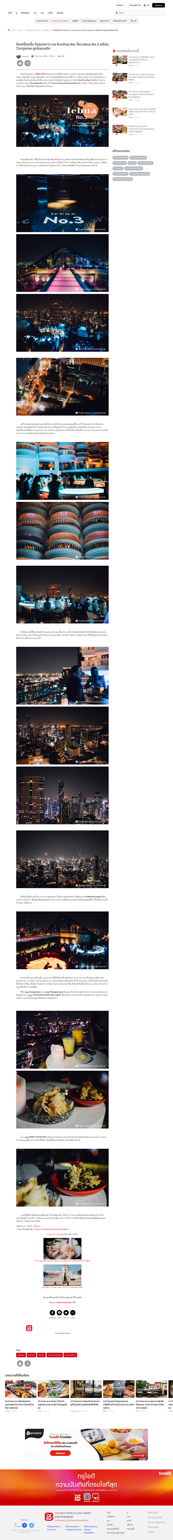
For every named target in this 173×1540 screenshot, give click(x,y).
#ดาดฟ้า (41, 1355)
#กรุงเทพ (31, 1355)
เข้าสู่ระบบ (158, 5)
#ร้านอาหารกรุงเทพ (54, 1355)
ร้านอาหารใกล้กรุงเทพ (123, 179)
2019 (43, 74)
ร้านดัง (131, 65)
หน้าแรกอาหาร (42, 20)
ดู (16, 12)
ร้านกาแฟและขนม (89, 20)
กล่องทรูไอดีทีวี (113, 1528)
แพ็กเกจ (130, 1524)
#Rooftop (21, 1355)
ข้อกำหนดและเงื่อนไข (154, 1517)
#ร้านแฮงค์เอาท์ (70, 1355)
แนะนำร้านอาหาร (120, 173)
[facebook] (24, 1525)
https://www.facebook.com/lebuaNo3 (51, 1229)
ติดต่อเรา (150, 1532)
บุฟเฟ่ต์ (75, 20)
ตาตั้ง (50, 12)
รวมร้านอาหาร (119, 163)
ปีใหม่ (38, 74)
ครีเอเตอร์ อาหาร (119, 20)
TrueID (15, 5)
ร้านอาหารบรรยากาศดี (140, 173)
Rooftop (82, 80)
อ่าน (35, 12)
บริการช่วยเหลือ (153, 1527)
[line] (17, 1525)
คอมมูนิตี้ (130, 1528)
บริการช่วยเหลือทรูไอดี (116, 1532)
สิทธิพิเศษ (25, 12)
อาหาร (20, 30)
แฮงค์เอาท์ (46, 30)
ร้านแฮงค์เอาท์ (74, 1411)
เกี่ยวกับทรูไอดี (152, 1512)
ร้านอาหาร (118, 168)
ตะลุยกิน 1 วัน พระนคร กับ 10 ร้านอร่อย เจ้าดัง (62, 1287)
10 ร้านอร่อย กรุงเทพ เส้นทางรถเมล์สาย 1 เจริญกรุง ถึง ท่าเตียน (62, 1261)
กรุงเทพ (132, 163)
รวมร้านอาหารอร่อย (60, 20)
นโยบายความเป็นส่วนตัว (156, 1522)
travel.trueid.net (64, 1302)
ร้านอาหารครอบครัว (134, 168)
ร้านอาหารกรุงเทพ (55, 1234)
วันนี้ (10, 12)
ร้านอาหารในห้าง (145, 163)
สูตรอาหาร (104, 20)
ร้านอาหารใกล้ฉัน (120, 157)
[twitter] (31, 1525)
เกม (42, 12)
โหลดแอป (119, 5)
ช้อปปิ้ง (110, 1524)
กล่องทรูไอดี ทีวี (135, 5)
